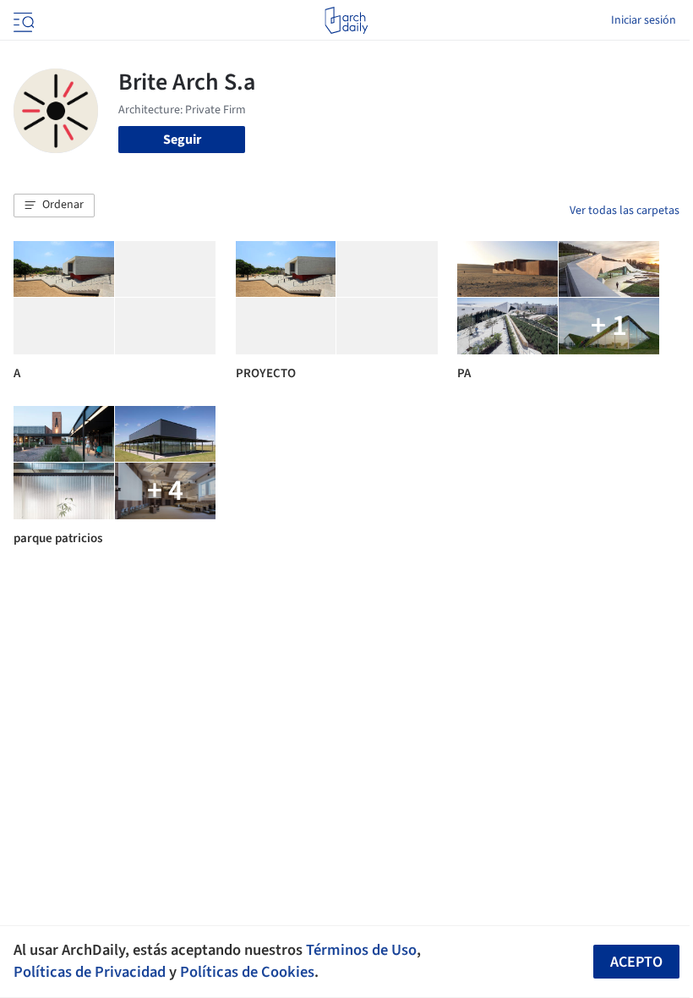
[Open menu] (22, 20)
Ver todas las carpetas (624, 211)
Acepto (636, 962)
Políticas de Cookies (247, 972)
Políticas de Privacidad (90, 972)
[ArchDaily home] (346, 20)
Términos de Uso (361, 950)
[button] (54, 205)
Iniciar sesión (643, 20)
